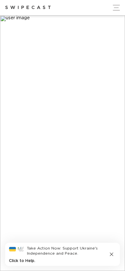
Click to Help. (22, 261)
